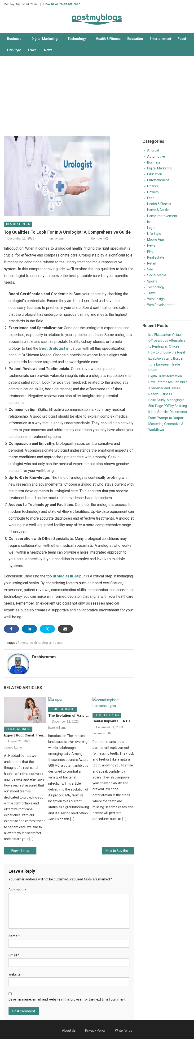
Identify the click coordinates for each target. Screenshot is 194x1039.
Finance (153, 186)
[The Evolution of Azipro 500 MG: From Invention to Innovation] (69, 700)
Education (135, 39)
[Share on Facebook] (11, 629)
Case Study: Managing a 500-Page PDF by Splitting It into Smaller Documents (167, 406)
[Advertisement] (97, 96)
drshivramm (57, 238)
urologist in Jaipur (69, 576)
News (48, 50)
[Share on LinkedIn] (29, 629)
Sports (152, 281)
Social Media (156, 275)
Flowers (153, 192)
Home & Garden (159, 210)
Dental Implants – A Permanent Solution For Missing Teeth (113, 721)
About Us (69, 1030)
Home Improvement (162, 216)
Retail (151, 263)
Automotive (156, 156)
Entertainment (160, 39)
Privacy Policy (95, 1030)
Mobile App (155, 239)
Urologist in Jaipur (50, 642)
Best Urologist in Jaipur (60, 348)
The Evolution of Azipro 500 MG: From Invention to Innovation (69, 715)
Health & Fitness (108, 39)
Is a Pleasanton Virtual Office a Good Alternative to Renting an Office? (166, 340)
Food (182, 39)
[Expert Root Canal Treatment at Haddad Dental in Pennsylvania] (25, 710)
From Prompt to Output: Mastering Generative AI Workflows (166, 424)
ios (149, 222)
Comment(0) (99, 238)
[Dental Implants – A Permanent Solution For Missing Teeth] (113, 703)
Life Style (14, 50)
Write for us (123, 1030)
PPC (150, 251)
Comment (17, 890)
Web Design (156, 299)
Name (14, 936)
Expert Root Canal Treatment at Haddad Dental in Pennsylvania (25, 735)
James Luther (13, 747)
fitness (22, 642)
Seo (150, 269)
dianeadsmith (102, 733)
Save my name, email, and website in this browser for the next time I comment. (67, 999)
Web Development (161, 305)
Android (153, 150)
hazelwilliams (57, 727)
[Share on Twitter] (47, 629)
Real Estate (155, 257)
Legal (151, 228)
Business (14, 39)
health (33, 642)
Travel (32, 50)
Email (14, 955)
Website (15, 974)
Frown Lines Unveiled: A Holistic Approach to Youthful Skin (23, 851)
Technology (77, 39)
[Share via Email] (65, 629)
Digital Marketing (44, 39)
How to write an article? (61, 4)
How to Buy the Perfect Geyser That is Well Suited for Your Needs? (120, 851)
